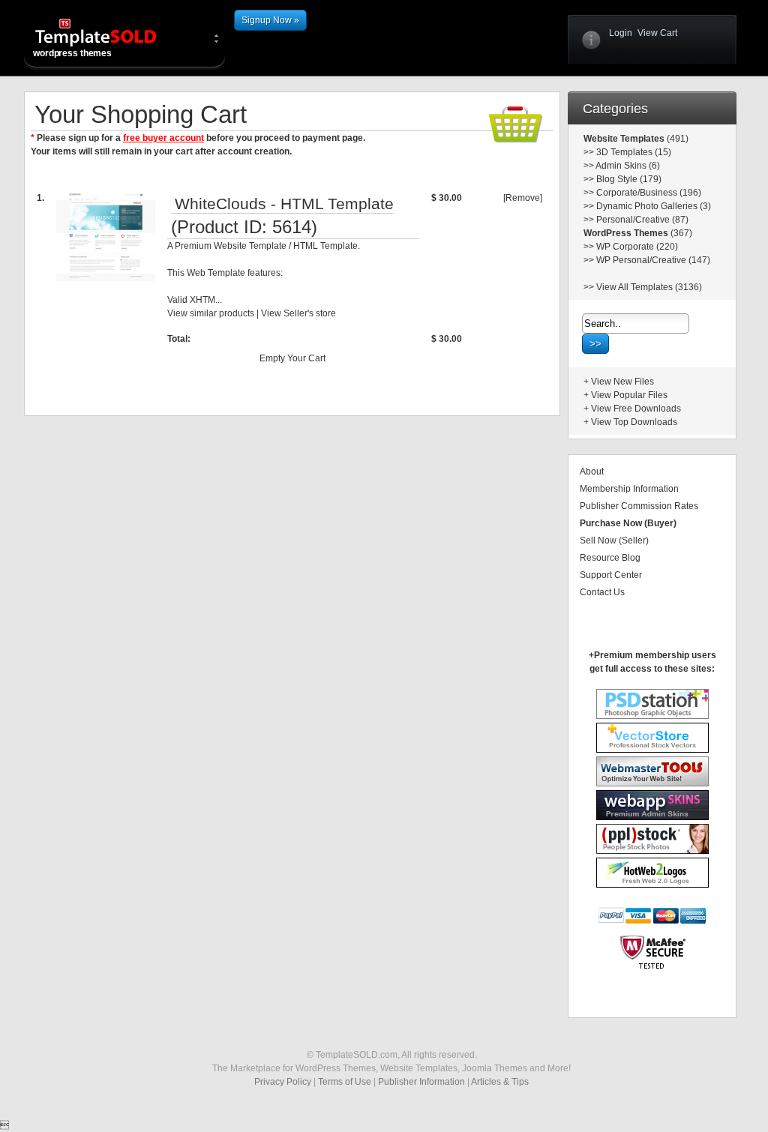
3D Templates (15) (633, 152)
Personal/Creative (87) (642, 219)
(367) (680, 233)
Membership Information (629, 489)
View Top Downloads (634, 422)
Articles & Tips (500, 1082)
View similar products (210, 313)
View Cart (657, 33)
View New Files (622, 381)
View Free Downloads (636, 408)
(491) (676, 138)
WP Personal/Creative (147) (653, 260)
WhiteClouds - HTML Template (284, 204)
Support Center (611, 575)
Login (620, 33)
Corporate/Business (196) (648, 192)
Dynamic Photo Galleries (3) (653, 206)
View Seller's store (298, 313)
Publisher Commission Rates (639, 506)
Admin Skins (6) (628, 165)
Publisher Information (421, 1082)
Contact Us (602, 592)
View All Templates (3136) (649, 287)
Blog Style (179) (629, 179)
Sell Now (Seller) (614, 540)
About (592, 471)
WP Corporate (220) (637, 246)
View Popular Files (629, 395)
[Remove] (522, 198)
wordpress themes (72, 53)
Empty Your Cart (293, 358)
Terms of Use (344, 1082)
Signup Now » (270, 20)
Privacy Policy (282, 1082)
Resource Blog (610, 558)
